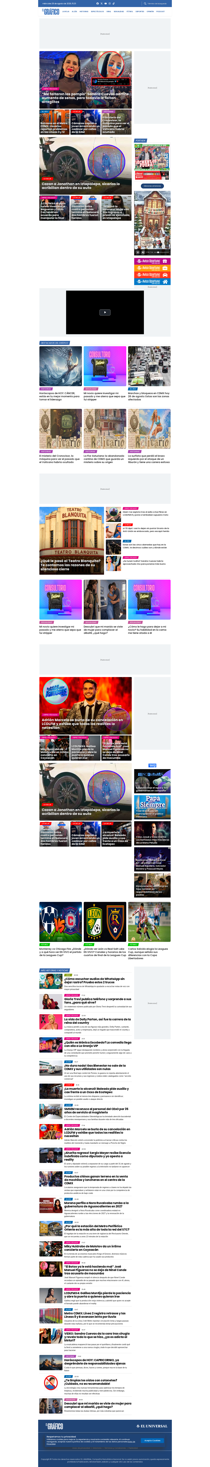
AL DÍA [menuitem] (74, 11)
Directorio (97, 1448)
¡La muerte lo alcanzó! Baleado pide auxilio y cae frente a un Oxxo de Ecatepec (115, 838)
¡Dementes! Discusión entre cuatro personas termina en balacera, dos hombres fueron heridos (85, 211)
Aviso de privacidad (81, 1448)
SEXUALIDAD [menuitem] (119, 11)
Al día (45, 111)
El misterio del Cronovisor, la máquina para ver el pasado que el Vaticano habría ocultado (116, 125)
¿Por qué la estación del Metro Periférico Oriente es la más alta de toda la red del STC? (96, 1228)
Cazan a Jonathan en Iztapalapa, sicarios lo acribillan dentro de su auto (81, 186)
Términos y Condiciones (115, 1448)
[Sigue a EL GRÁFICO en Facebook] (102, 1455)
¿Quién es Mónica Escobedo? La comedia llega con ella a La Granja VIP (97, 1044)
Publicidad (133, 1448)
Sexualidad (71, 1400)
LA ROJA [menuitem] (65, 11)
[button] (138, 252)
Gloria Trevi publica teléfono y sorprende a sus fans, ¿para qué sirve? (97, 1000)
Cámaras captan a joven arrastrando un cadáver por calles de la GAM (86, 128)
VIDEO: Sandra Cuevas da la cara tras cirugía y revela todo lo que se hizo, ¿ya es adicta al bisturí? (97, 1337)
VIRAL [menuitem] (108, 11)
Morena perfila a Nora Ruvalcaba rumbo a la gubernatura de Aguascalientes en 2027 (96, 1204)
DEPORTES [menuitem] (140, 11)
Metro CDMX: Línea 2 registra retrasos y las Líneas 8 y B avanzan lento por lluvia (95, 1315)
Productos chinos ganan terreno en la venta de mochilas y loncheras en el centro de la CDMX (96, 1179)
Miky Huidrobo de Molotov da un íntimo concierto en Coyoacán (55, 753)
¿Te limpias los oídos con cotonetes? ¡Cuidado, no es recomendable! (90, 1382)
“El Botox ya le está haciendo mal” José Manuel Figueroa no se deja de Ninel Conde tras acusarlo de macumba (116, 751)
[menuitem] (97, 3)
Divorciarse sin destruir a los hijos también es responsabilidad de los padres (152, 890)
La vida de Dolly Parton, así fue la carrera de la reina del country (97, 1021)
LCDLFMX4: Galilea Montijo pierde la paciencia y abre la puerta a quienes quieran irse (84, 752)
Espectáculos (50, 89)
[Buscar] (145, 3)
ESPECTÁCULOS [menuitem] (97, 11)
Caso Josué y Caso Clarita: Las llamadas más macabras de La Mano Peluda (152, 839)
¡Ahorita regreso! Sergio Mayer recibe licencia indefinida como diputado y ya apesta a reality (97, 1156)
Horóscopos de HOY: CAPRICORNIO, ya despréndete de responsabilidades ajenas (95, 1361)
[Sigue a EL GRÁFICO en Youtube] (107, 1455)
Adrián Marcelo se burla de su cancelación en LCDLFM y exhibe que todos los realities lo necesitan (82, 724)
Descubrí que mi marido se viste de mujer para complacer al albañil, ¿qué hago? (97, 1405)
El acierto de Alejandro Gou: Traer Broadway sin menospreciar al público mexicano (151, 812)
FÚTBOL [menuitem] (130, 11)
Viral (68, 975)
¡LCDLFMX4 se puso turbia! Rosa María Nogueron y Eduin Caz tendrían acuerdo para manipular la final (53, 211)
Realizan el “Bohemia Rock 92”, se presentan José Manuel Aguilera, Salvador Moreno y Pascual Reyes (151, 864)
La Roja (77, 111)
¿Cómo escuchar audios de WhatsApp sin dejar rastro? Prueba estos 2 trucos (94, 980)
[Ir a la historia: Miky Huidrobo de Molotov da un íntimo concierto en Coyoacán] (50, 1248)
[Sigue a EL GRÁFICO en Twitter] (104, 1455)
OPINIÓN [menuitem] (150, 11)
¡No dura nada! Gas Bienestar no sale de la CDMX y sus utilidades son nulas (95, 1067)
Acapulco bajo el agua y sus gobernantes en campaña (152, 789)
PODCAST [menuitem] (160, 11)
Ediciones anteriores (152, 186)
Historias (109, 111)
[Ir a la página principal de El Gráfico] (50, 11)
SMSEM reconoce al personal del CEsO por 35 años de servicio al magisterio (96, 1110)
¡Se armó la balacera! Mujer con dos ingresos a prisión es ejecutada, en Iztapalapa (116, 212)
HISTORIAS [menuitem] (84, 11)
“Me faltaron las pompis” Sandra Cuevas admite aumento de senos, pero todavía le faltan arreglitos (85, 98)
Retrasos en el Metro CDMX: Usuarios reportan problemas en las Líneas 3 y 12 (54, 128)
